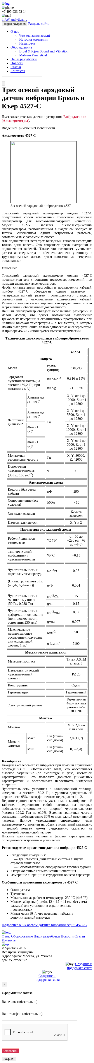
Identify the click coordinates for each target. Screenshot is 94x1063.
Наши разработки (23, 59)
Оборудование (21, 47)
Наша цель (27, 43)
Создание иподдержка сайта (79, 966)
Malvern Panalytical (33, 55)
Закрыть (8, 1059)
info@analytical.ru (14, 19)
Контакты (17, 71)
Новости (16, 63)
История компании (33, 39)
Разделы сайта (38, 23)
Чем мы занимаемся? (34, 35)
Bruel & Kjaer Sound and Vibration (43, 51)
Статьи (15, 67)
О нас (14, 31)
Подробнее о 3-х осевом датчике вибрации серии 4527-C (44, 925)
